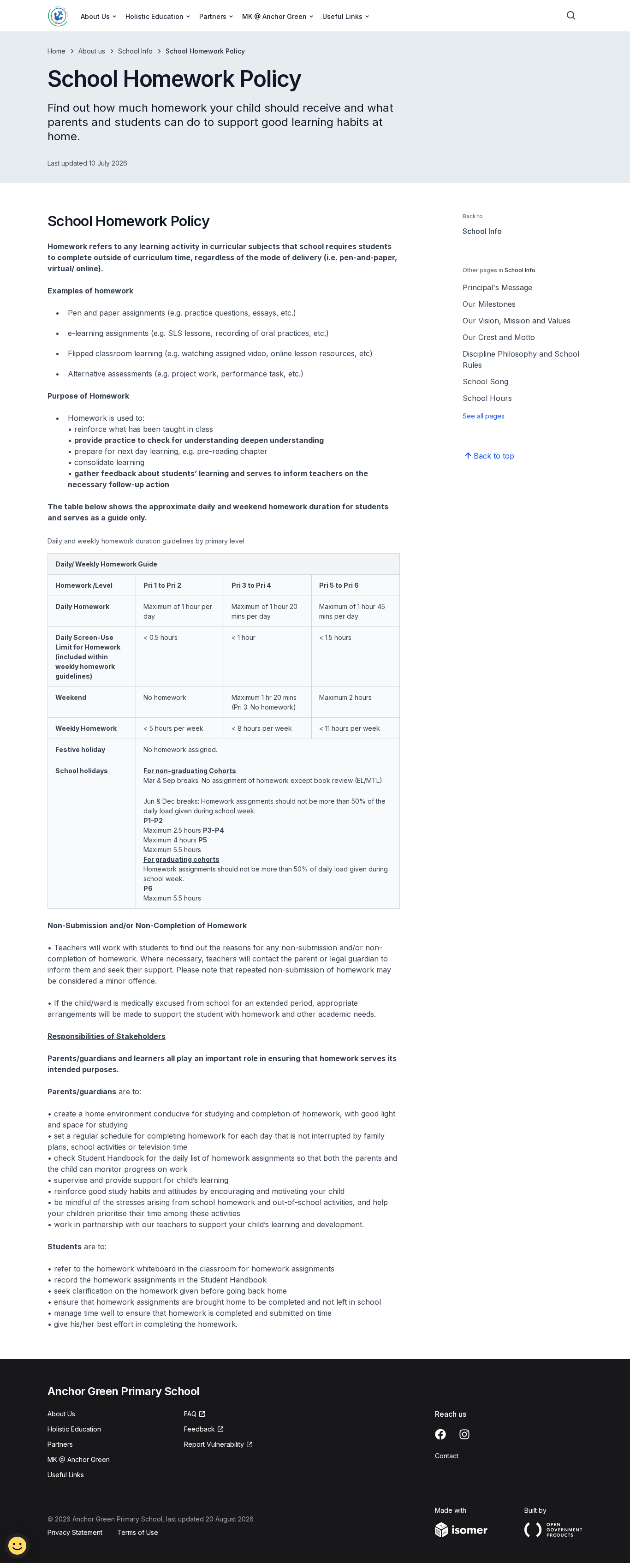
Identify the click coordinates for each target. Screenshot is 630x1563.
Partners (60, 1444)
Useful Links (66, 1475)
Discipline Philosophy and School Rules (521, 359)
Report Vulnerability (214, 1444)
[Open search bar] (571, 16)
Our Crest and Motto (499, 337)
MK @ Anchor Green (79, 1459)
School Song (485, 381)
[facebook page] (440, 1434)
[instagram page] (464, 1434)
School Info (135, 51)
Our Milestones (489, 304)
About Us (61, 1414)
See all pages (484, 416)
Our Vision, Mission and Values (517, 320)
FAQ (190, 1414)
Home (56, 51)
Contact (446, 1456)
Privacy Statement (75, 1532)
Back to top (494, 455)
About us (91, 51)
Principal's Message (497, 287)
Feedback (199, 1429)
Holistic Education (74, 1429)
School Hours (487, 398)
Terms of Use (137, 1532)
